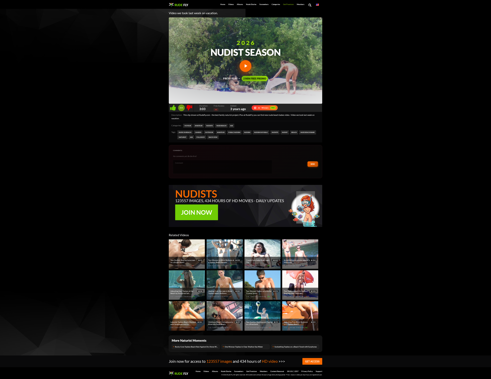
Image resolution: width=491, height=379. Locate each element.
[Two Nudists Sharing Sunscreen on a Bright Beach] (187, 268)
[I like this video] (173, 107)
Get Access (312, 361)
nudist (285, 132)
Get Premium (288, 4)
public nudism (234, 132)
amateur (221, 132)
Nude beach (221, 126)
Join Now (196, 212)
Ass (231, 126)
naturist (182, 137)
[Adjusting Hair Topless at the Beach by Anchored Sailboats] (187, 299)
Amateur (198, 126)
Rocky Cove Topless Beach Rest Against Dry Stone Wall (196, 347)
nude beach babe (307, 132)
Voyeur (188, 126)
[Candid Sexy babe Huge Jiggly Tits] (262, 268)
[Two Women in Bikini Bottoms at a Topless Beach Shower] (225, 268)
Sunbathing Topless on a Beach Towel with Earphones (296, 347)
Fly (181, 5)
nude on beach (185, 132)
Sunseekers (264, 4)
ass (191, 137)
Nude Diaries (251, 4)
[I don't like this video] (189, 107)
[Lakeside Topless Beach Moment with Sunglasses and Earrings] (187, 329)
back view (213, 137)
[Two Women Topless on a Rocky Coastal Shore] (262, 299)
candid (198, 132)
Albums (240, 4)
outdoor (209, 132)
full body (201, 137)
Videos (231, 4)
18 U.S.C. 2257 (292, 371)
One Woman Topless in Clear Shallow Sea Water (244, 347)
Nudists (209, 126)
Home (222, 4)
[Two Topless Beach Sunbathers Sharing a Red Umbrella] (300, 299)
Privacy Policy (307, 371)
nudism (247, 132)
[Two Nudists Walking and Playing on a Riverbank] (262, 329)
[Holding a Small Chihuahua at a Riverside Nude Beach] (225, 329)
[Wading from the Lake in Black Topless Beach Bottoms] (225, 299)
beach (294, 132)
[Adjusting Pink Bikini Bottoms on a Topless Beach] (300, 329)
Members (300, 4)
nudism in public (261, 132)
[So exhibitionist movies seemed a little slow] (300, 268)
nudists (275, 132)
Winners (265, 108)
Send (313, 164)
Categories (276, 4)
